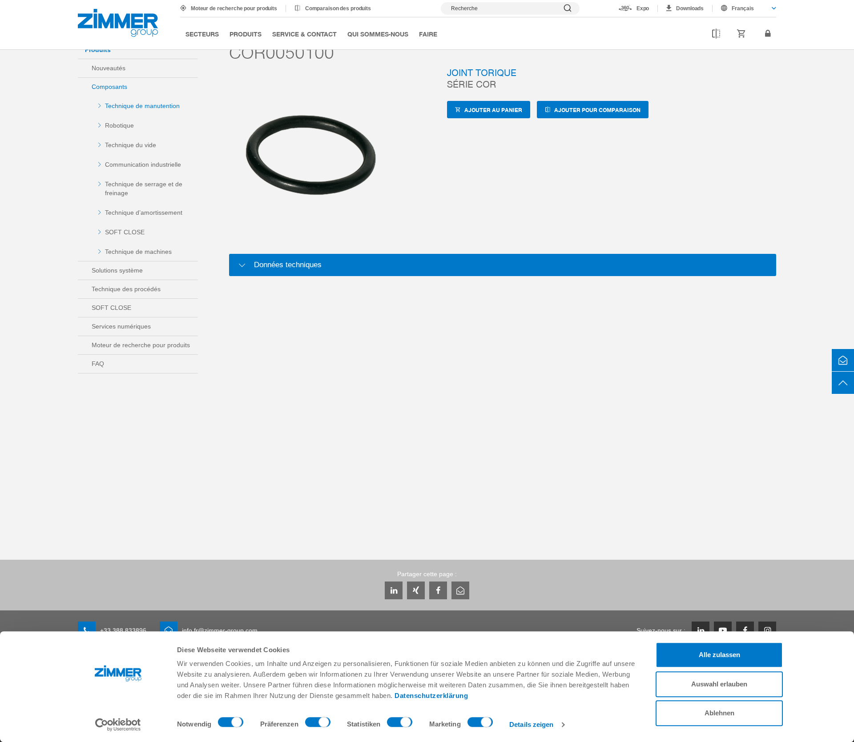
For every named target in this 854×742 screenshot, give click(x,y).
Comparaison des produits (338, 8)
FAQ (98, 363)
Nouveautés (108, 68)
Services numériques (121, 326)
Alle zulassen (719, 654)
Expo (642, 8)
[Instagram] (767, 630)
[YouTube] (723, 630)
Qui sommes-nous (377, 34)
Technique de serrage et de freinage (143, 188)
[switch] (317, 724)
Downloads (690, 8)
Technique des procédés (126, 289)
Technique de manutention (142, 105)
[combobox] (744, 8)
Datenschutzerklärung (431, 695)
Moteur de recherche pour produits (234, 8)
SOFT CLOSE (125, 232)
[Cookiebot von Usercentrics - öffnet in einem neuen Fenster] (118, 724)
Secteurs (202, 34)
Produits (246, 34)
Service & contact (304, 34)
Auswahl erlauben (719, 684)
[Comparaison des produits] (716, 33)
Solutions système (117, 270)
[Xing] (416, 590)
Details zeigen (531, 724)
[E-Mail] (460, 590)
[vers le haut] (843, 383)
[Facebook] (438, 590)
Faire (428, 34)
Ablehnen (719, 713)
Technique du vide (130, 144)
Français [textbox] (743, 8)
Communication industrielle (143, 164)
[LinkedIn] (394, 590)
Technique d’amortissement (143, 212)
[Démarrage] (118, 23)
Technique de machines (138, 251)
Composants (109, 86)
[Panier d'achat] (741, 33)
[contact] (843, 360)
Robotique (119, 125)
